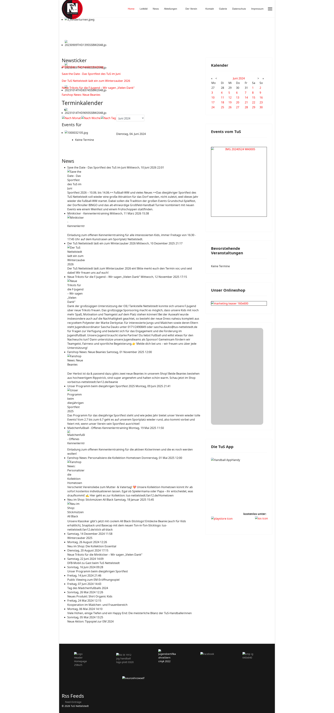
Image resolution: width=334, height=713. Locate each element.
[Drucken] (68, 110)
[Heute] (108, 118)
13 (237, 97)
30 (261, 107)
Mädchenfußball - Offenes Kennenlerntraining (98, 428)
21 (246, 102)
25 (222, 107)
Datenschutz (239, 8)
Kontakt (209, 8)
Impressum (257, 8)
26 (230, 107)
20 (237, 102)
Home (131, 8)
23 (261, 102)
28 (246, 107)
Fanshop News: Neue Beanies (81, 95)
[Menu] (270, 9)
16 (261, 97)
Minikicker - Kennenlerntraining (83, 67)
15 (253, 97)
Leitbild (144, 8)
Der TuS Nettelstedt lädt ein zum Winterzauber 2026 (96, 81)
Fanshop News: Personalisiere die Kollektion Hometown (104, 458)
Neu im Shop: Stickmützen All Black (90, 500)
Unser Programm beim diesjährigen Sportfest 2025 (101, 386)
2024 (241, 78)
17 (212, 102)
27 (237, 107)
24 (212, 107)
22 (253, 102)
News (156, 8)
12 (230, 97)
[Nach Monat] (71, 118)
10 (212, 97)
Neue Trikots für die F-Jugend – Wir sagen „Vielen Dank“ (98, 88)
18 (222, 102)
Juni (235, 78)
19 (230, 102)
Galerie (223, 8)
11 (222, 97)
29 (253, 107)
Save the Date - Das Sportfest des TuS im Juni (91, 74)
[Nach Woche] (91, 118)
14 (246, 97)
